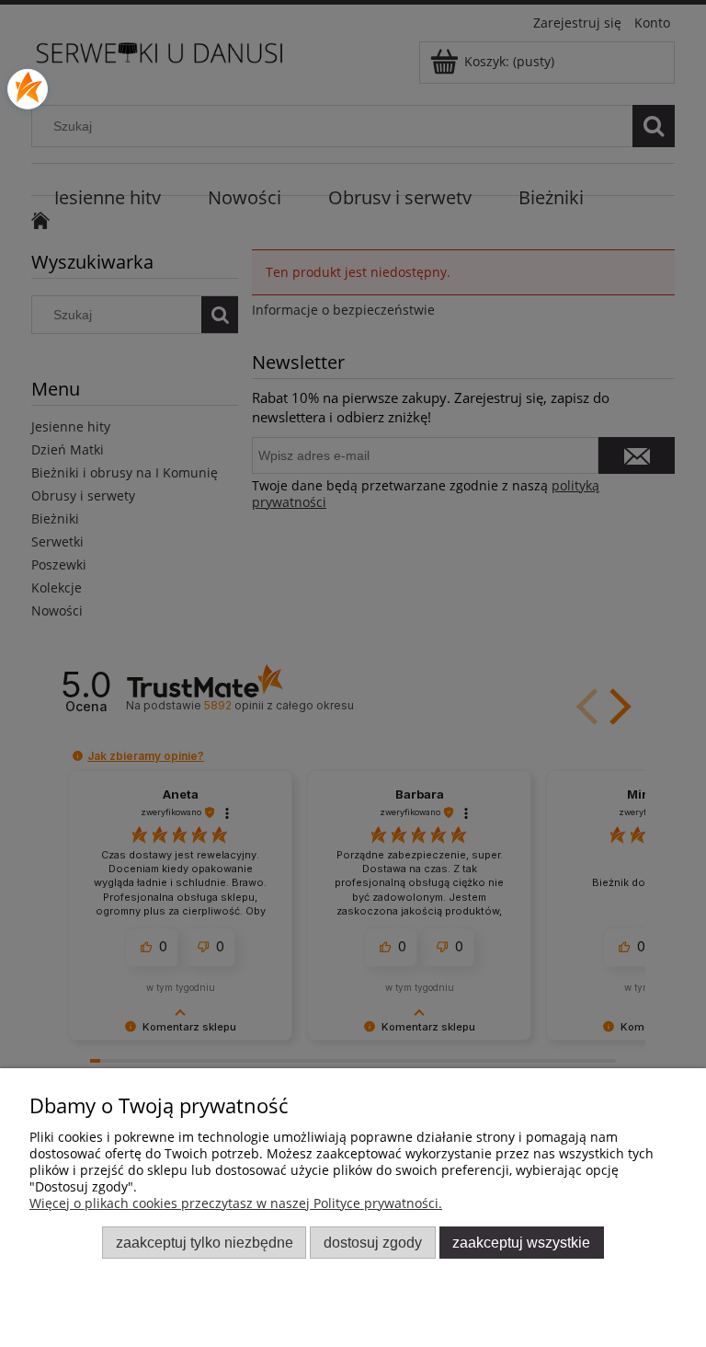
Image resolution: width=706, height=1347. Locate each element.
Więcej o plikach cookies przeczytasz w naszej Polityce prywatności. (235, 1203)
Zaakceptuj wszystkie (521, 1242)
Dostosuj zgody (373, 1242)
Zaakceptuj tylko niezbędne (204, 1242)
